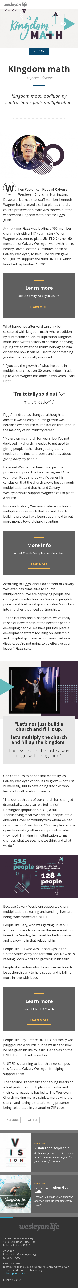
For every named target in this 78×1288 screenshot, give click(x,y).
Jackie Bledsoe (41, 77)
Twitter (32, 1120)
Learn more (39, 307)
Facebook (12, 1120)
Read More (39, 564)
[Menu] (73, 4)
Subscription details (15, 1273)
